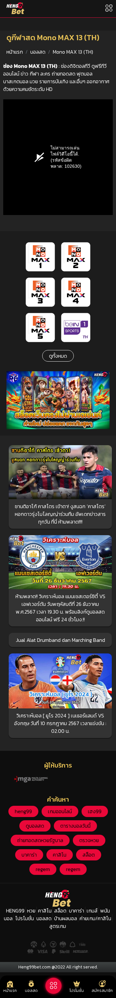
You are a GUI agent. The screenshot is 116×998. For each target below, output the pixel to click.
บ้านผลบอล (65, 918)
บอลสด (37, 52)
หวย (31, 910)
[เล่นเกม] (53, 986)
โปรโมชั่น (24, 918)
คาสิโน (59, 855)
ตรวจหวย (89, 840)
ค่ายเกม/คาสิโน (95, 918)
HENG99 (15, 910)
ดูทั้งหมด (58, 356)
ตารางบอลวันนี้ (75, 826)
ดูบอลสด (35, 826)
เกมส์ (92, 910)
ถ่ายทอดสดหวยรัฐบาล (40, 840)
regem (43, 869)
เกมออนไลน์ (60, 811)
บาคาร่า (29, 855)
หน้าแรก (14, 52)
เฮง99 (95, 811)
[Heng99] (15, 8)
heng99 (23, 811)
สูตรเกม (57, 926)
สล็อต (88, 855)
